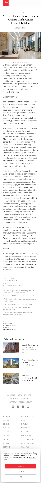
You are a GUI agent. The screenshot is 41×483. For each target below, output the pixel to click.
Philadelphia (27, 435)
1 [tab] (13, 62)
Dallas (6, 439)
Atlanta (6, 416)
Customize (20, 471)
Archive (24, 398)
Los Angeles (27, 416)
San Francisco (28, 443)
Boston (6, 428)
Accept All (20, 466)
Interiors (6, 327)
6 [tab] (22, 62)
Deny (20, 476)
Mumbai (24, 424)
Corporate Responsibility (20, 402)
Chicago (6, 435)
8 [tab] (26, 62)
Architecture (7, 323)
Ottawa (24, 432)
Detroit (6, 447)
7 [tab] (24, 62)
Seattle (25, 447)
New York (25, 428)
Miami (23, 420)
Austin (6, 420)
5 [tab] (20, 62)
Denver (6, 443)
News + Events (24, 395)
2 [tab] (15, 62)
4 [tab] (18, 62)
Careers (11, 395)
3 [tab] (17, 62)
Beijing (6, 424)
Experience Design (9, 325)
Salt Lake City (27, 439)
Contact (14, 398)
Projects (20, 12)
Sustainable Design (9, 329)
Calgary (7, 432)
